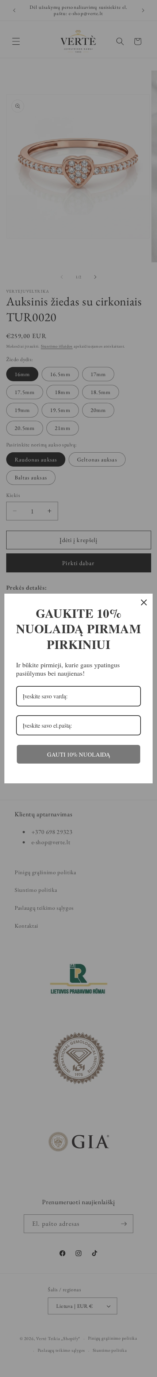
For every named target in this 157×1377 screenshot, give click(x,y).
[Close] (144, 602)
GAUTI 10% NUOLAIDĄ (78, 754)
